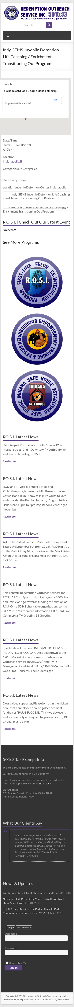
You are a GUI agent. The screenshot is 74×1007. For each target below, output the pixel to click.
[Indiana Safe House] (37, 372)
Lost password (24, 927)
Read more (9, 461)
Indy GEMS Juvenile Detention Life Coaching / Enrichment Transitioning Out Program (36, 196)
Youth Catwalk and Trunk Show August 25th (28, 892)
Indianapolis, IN (13, 161)
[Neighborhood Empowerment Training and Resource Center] (37, 315)
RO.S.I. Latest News (21, 436)
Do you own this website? (18, 103)
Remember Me (18, 963)
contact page (43, 783)
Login (11, 927)
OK (55, 100)
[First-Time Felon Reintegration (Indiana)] (37, 258)
